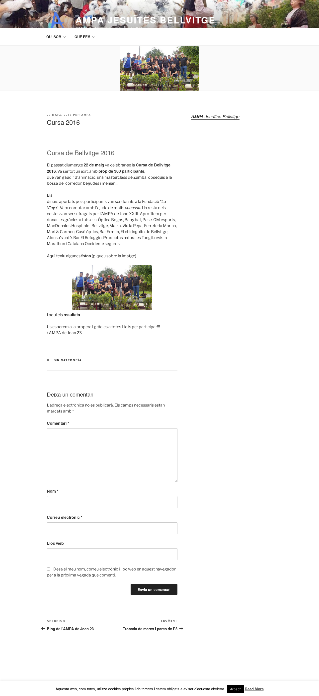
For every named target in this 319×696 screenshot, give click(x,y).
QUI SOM (54, 36)
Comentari (58, 423)
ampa (86, 115)
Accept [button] (235, 689)
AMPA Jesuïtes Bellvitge (146, 19)
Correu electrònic (64, 517)
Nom (52, 491)
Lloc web (55, 543)
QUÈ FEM (82, 36)
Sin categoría (68, 360)
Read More (254, 689)
